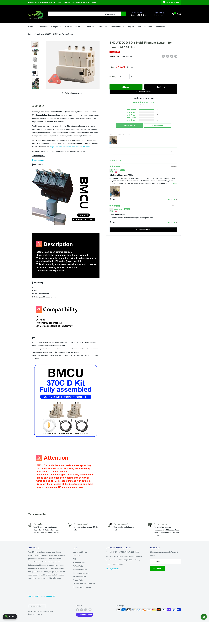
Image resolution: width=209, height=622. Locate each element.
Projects (131, 27)
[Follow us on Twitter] (81, 609)
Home (30, 27)
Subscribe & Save (172, 2)
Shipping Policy (79, 562)
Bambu (88, 27)
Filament (101, 27)
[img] (115, 166)
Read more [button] (173, 183)
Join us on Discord (145, 27)
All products (39, 34)
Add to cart (126, 87)
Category (54, 27)
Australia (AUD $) (34, 606)
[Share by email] (175, 56)
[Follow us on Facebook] (77, 609)
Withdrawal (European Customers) (41, 596)
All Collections (42, 27)
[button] (131, 109)
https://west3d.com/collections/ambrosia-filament (70, 147)
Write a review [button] (129, 125)
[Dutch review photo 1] (115, 191)
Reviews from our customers (84, 584)
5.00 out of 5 (149, 102)
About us (76, 555)
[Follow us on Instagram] (85, 609)
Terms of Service (79, 576)
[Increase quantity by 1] (132, 76)
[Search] (123, 14)
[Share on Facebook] (163, 56)
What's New (160, 27)
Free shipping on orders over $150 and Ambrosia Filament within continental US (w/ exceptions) (62, 2)
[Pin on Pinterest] (167, 56)
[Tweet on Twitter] (171, 56)
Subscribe (157, 568)
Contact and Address (81, 573)
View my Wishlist (112, 569)
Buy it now (161, 87)
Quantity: (113, 76)
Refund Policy (78, 566)
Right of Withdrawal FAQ (82, 587)
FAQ (74, 559)
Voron (67, 27)
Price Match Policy (80, 569)
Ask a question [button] (157, 125)
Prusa (77, 27)
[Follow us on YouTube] (90, 609)
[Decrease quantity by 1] (120, 76)
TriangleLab (114, 56)
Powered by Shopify (35, 614)
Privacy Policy (78, 580)
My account (158, 15)
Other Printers (115, 27)
